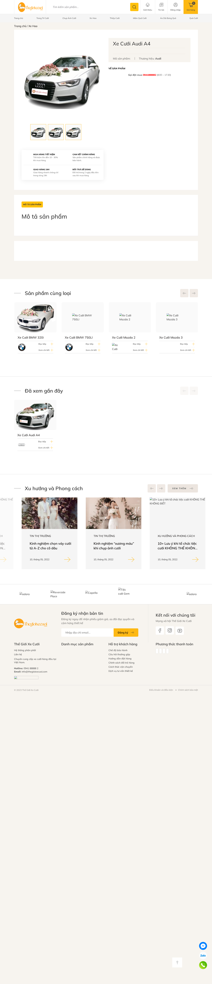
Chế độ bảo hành (117, 650)
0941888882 (149, 74)
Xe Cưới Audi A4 (28, 435)
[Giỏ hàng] (191, 7)
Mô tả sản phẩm (32, 204)
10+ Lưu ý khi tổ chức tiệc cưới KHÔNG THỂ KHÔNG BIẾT (170, 548)
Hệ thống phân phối (25, 650)
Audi (158, 58)
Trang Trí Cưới (42, 18)
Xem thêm (179, 488)
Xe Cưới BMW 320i (30, 337)
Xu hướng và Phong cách (168, 536)
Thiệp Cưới (115, 18)
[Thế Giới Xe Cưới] (30, 6)
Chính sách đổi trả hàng (121, 662)
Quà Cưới (193, 18)
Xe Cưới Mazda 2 (123, 337)
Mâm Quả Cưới (140, 18)
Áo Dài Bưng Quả (168, 18)
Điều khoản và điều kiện (161, 690)
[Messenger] (203, 946)
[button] (184, 293)
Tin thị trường (32, 536)
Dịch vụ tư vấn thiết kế (120, 670)
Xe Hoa (93, 18)
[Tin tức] (161, 7)
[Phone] (203, 965)
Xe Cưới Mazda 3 (170, 337)
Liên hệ (18, 654)
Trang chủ (18, 18)
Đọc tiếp (42, 344)
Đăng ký (123, 632)
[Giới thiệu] (147, 7)
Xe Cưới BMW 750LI (78, 337)
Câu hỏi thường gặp (119, 654)
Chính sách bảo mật (188, 690)
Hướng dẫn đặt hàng (120, 658)
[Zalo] (203, 955)
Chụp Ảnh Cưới (69, 18)
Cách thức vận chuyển (120, 666)
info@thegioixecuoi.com (34, 671)
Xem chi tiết (43, 350)
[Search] (134, 7)
